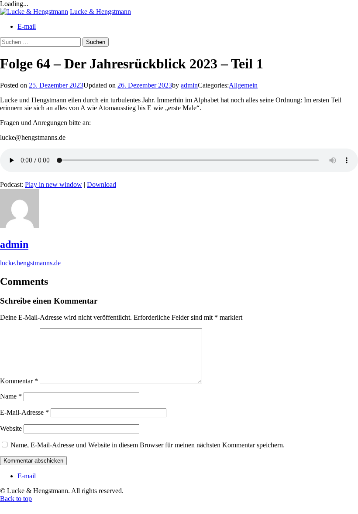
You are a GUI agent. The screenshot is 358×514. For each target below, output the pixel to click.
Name (11, 396)
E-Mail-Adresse (24, 412)
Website (11, 428)
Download (101, 184)
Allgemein (243, 85)
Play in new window (53, 184)
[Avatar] (19, 226)
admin (189, 85)
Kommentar (19, 381)
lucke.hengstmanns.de (30, 263)
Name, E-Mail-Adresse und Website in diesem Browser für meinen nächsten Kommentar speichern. (147, 445)
